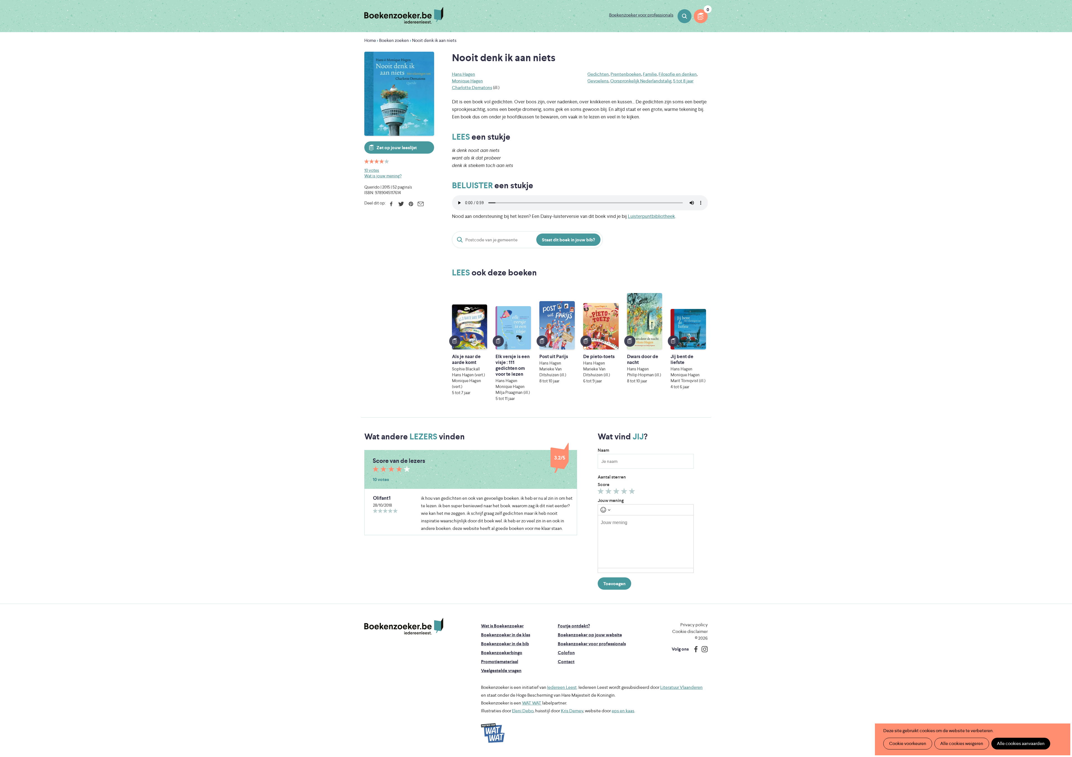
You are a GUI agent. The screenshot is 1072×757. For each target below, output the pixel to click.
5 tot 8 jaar (683, 81)
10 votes (371, 170)
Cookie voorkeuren (907, 743)
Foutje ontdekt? (574, 626)
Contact (566, 662)
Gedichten (598, 74)
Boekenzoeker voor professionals (641, 15)
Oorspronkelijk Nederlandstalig (640, 81)
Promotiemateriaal (499, 662)
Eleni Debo (522, 711)
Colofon (566, 653)
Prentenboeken (626, 74)
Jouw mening (611, 500)
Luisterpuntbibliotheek (651, 216)
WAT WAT (531, 703)
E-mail (420, 204)
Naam (603, 450)
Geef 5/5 (632, 492)
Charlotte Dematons (472, 88)
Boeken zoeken (684, 16)
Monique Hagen (467, 81)
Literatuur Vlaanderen (681, 687)
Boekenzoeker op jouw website (590, 635)
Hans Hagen (463, 74)
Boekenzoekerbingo (501, 653)
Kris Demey (572, 711)
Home (370, 40)
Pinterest (411, 204)
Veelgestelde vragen (501, 670)
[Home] (403, 626)
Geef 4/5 (625, 492)
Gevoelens (598, 81)
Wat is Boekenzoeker (502, 626)
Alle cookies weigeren (961, 743)
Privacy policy (694, 625)
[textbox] (646, 541)
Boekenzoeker (403, 15)
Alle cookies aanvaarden (1021, 743)
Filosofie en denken (678, 74)
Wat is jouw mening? (382, 175)
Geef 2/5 (609, 492)
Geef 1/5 (601, 492)
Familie (650, 74)
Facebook (391, 204)
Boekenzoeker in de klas (505, 635)
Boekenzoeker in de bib (505, 644)
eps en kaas (623, 711)
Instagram (703, 649)
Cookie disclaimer (690, 631)
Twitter (401, 204)
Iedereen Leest (562, 687)
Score (603, 484)
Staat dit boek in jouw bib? (568, 240)
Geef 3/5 (617, 492)
